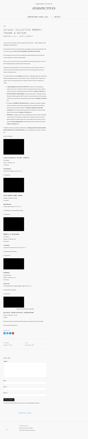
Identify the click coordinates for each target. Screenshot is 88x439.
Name (5, 380)
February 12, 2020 (10, 36)
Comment (5, 361)
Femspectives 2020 (8, 345)
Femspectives (44, 8)
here (25, 110)
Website (5, 392)
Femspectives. (26, 425)
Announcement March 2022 (38, 17)
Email (5, 386)
